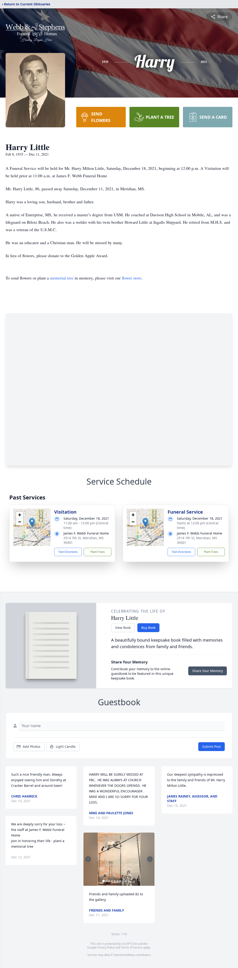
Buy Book (148, 627)
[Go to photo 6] (117, 881)
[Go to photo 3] (109, 881)
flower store (131, 278)
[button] (32, 522)
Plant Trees (97, 552)
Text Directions (68, 552)
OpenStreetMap (124, 955)
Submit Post (211, 746)
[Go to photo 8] (123, 881)
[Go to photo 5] (115, 881)
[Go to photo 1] (103, 881)
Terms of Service (131, 947)
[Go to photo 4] (112, 881)
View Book (123, 627)
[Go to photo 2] (106, 881)
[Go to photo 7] (120, 881)
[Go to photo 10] (128, 881)
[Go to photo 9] (126, 881)
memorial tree (61, 278)
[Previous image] (88, 859)
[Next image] (150, 859)
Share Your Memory (207, 671)
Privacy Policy (106, 947)
